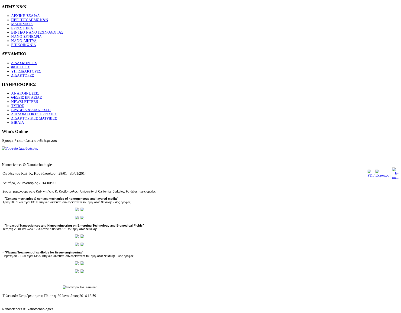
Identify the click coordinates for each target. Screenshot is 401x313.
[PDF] (371, 175)
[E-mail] (395, 177)
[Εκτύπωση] (383, 175)
